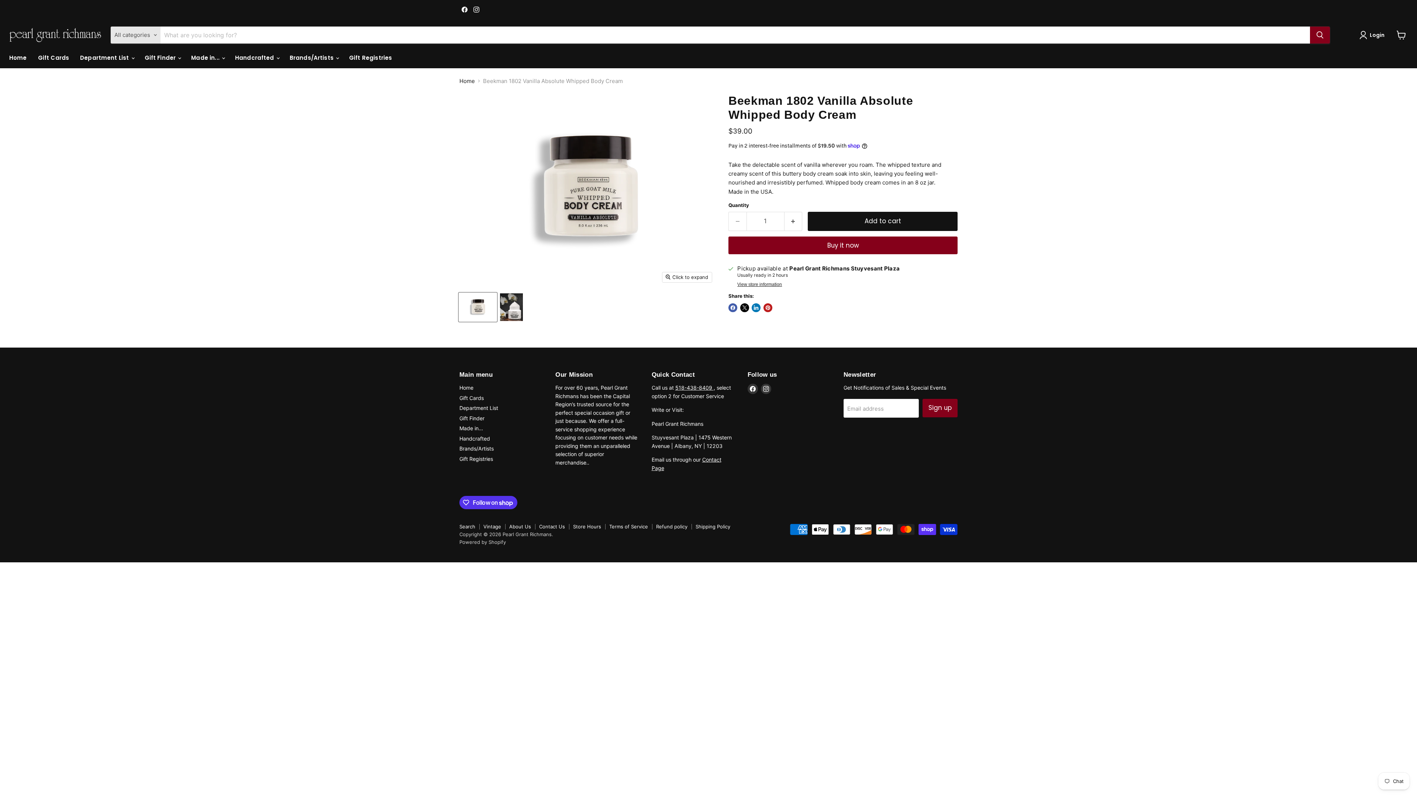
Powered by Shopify (482, 542)
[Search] (1320, 35)
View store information (759, 284)
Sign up (940, 407)
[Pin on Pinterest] (767, 307)
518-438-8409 (694, 387)
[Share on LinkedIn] (756, 307)
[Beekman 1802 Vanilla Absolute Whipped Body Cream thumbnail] (478, 307)
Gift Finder (161, 58)
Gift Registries (370, 58)
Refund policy (671, 526)
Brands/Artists (312, 58)
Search (467, 526)
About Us (520, 526)
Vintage (492, 526)
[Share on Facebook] (732, 307)
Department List (105, 58)
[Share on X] (744, 307)
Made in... (206, 58)
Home (18, 58)
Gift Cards (53, 58)
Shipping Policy (713, 526)
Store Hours (587, 526)
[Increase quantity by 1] (794, 221)
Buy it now (843, 245)
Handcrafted (255, 58)
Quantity (738, 205)
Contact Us (552, 526)
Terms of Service (628, 526)
